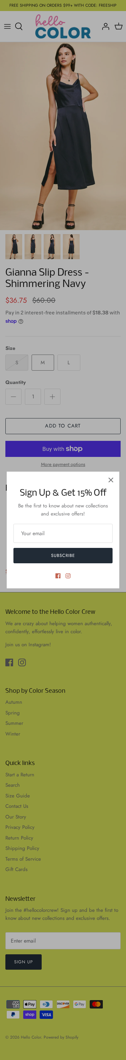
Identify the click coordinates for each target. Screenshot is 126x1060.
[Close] (110, 480)
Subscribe (63, 555)
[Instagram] (68, 575)
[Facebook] (57, 575)
